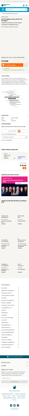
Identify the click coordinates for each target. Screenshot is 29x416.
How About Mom (22, 221)
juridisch (3, 310)
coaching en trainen (6, 293)
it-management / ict (6, 307)
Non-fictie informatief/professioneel (10, 13)
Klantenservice (5, 362)
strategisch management (8, 342)
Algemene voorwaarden (20, 394)
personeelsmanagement (7, 330)
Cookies (13, 396)
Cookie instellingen (21, 396)
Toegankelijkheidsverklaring (9, 397)
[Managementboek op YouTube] (14, 405)
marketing (4, 315)
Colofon (4, 396)
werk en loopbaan (6, 347)
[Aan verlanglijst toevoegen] (26, 65)
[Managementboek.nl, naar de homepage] (5, 6)
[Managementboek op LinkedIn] (11, 405)
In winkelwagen (10, 65)
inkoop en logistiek (6, 302)
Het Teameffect (21, 269)
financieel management (7, 300)
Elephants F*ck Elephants (5, 270)
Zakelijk (3, 365)
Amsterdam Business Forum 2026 (13, 181)
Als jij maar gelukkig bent (6, 221)
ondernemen (4, 322)
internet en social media (7, 305)
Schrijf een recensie (8, 137)
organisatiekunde (6, 325)
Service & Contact (21, 397)
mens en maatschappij (7, 317)
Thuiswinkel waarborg (9, 394)
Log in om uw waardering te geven (8, 134)
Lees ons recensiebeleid (6, 140)
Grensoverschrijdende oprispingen (23, 246)
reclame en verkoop (6, 339)
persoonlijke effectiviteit (7, 332)
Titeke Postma (4, 17)
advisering (4, 288)
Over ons (14, 399)
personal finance (5, 327)
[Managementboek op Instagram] (18, 405)
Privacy (9, 396)
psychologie (4, 337)
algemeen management (7, 290)
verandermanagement (7, 344)
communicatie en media (7, 295)
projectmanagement (6, 334)
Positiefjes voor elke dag (5, 246)
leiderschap (4, 312)
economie (3, 298)
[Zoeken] (26, 9)
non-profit (4, 320)
